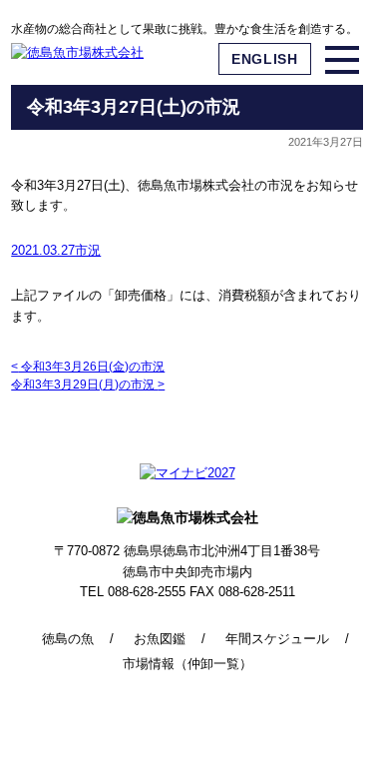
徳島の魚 (68, 638)
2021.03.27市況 (56, 250)
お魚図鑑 (160, 638)
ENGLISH (264, 59)
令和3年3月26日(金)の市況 (88, 367)
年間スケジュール (277, 638)
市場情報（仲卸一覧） (187, 663)
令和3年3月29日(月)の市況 (88, 384)
